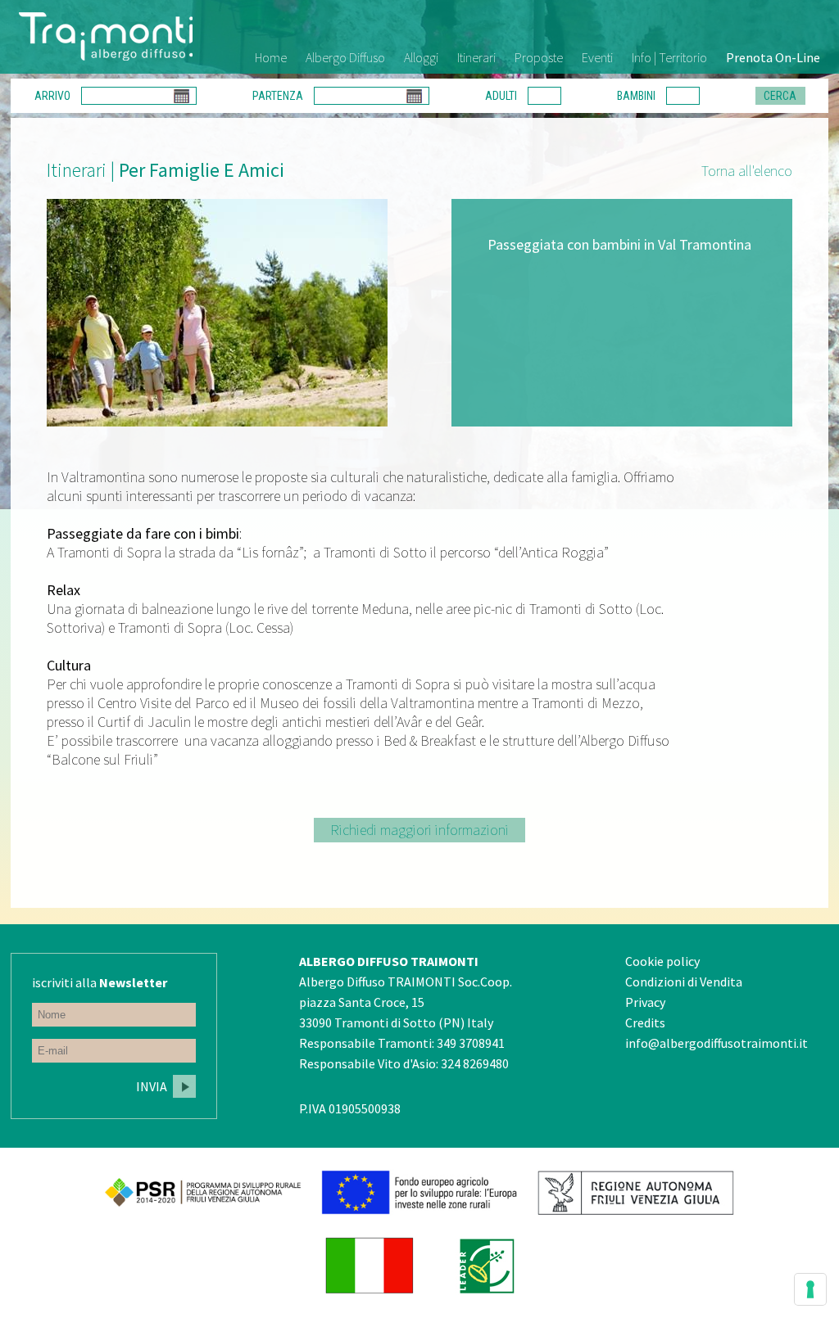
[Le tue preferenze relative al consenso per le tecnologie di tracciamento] (810, 1289)
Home (271, 57)
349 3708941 (471, 1043)
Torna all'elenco (746, 170)
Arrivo (52, 95)
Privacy (645, 1002)
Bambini (636, 95)
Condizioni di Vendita (683, 981)
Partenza (277, 95)
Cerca (780, 95)
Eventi (597, 57)
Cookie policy (662, 961)
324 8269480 (475, 1063)
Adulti (501, 95)
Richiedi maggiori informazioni (419, 829)
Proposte (539, 57)
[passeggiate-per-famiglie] (217, 313)
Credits (645, 1022)
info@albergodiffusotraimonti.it (716, 1043)
